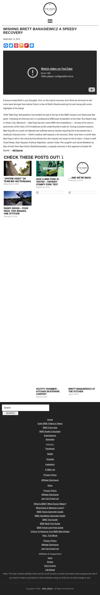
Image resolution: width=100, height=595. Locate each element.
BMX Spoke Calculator (50, 431)
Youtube (50, 459)
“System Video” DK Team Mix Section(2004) (17, 180)
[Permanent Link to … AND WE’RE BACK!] (82, 168)
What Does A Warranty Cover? (50, 507)
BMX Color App (50, 427)
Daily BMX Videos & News (50, 423)
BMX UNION (50, 8)
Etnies (50, 561)
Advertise (50, 439)
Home (50, 419)
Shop (50, 485)
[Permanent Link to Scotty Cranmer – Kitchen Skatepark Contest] (50, 288)
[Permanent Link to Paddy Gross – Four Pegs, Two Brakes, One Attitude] (18, 198)
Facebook (50, 448)
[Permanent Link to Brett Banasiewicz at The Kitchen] (82, 288)
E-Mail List (50, 469)
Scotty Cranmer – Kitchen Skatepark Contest (48, 391)
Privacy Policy (50, 474)
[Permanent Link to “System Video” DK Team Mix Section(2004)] (18, 168)
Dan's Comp (50, 565)
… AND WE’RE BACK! (79, 177)
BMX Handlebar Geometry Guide (50, 515)
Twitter (50, 453)
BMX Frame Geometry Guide (50, 511)
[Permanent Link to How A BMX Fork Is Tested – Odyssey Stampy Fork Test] (50, 168)
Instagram (50, 464)
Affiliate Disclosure (50, 480)
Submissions (50, 435)
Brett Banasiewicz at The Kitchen (81, 390)
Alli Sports (17, 150)
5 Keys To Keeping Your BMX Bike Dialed (50, 531)
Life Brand (50, 569)
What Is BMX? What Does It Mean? (50, 503)
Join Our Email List (50, 498)
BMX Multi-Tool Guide (50, 523)
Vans (50, 557)
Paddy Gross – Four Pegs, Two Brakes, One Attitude (16, 211)
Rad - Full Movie (50, 535)
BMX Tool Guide (50, 519)
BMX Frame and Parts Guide (50, 527)
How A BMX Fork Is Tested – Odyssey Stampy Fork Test (47, 181)
